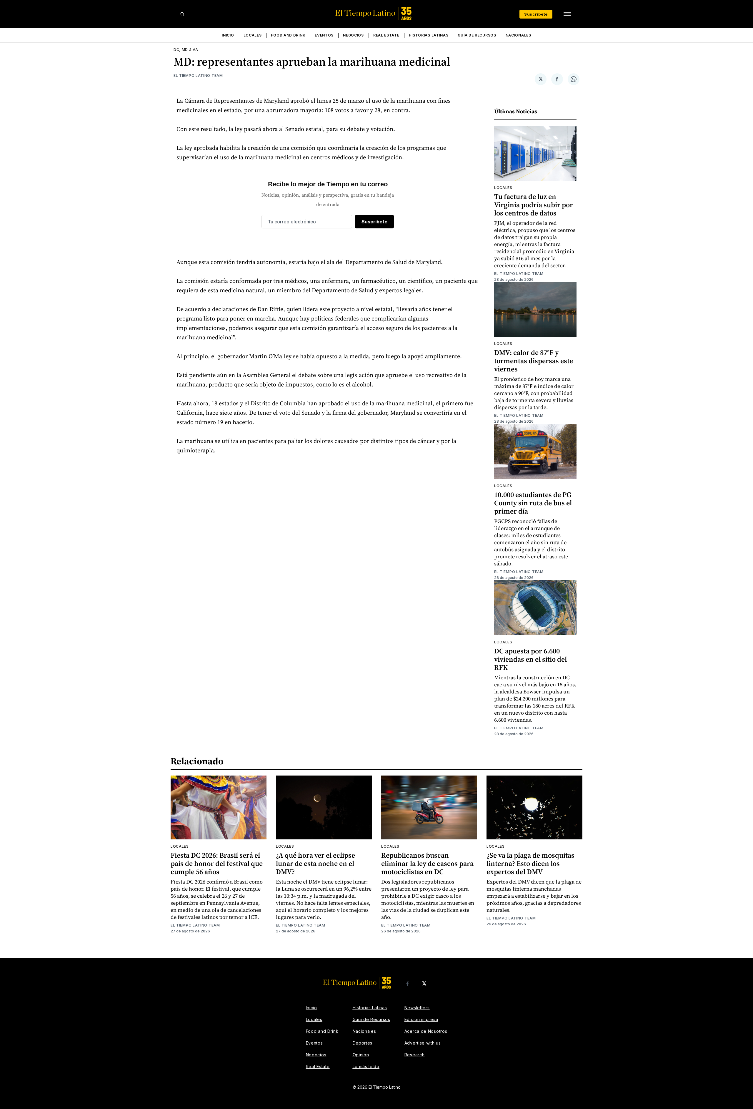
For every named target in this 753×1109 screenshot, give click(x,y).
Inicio (228, 35)
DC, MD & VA (186, 49)
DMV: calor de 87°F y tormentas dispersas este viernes (533, 361)
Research (414, 1054)
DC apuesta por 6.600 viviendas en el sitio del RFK (530, 659)
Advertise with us (422, 1042)
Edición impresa (421, 1019)
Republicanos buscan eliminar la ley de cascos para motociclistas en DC (427, 863)
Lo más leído (366, 1066)
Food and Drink (288, 35)
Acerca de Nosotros (425, 1031)
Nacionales (518, 35)
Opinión (361, 1054)
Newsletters (417, 1007)
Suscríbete (536, 14)
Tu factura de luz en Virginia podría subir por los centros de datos (533, 205)
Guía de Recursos (477, 35)
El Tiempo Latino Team (198, 75)
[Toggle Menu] (567, 14)
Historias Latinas (429, 35)
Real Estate (386, 35)
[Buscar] (182, 14)
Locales (253, 35)
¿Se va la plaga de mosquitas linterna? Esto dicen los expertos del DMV (530, 863)
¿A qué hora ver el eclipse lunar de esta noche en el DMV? (315, 863)
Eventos (324, 35)
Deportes (363, 1042)
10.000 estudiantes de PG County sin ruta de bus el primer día (533, 503)
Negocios (353, 35)
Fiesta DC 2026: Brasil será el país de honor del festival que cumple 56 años (217, 863)
